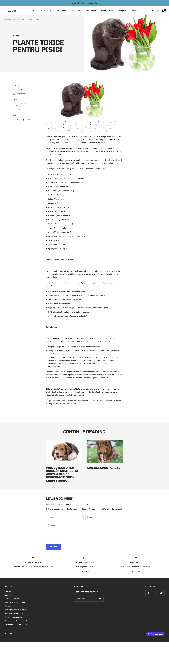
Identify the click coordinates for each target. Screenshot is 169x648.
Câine (71, 11)
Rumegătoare (60, 11)
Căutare (8, 591)
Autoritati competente (14, 613)
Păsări (35, 11)
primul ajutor (18, 109)
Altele (103, 11)
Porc (43, 11)
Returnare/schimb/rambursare (17, 610)
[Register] (100, 598)
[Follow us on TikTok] (161, 593)
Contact (8, 595)
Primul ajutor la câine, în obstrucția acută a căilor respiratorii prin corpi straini (62, 474)
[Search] (153, 11)
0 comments (21, 94)
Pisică (80, 11)
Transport (9, 606)
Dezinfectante (91, 11)
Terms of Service (111, 509)
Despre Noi (123, 11)
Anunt (134, 11)
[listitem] (13, 120)
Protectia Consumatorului (15, 617)
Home (7, 19)
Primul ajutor (14, 19)
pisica (23, 103)
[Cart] (163, 11)
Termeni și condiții (12, 599)
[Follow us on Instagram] (155, 593)
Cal (50, 11)
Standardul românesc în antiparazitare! (85, 3)
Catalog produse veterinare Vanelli (18, 625)
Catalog (112, 11)
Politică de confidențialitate (15, 602)
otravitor (17, 35)
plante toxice (18, 106)
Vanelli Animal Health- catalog (17, 621)
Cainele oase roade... (104, 467)
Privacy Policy (94, 509)
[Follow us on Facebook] (148, 593)
